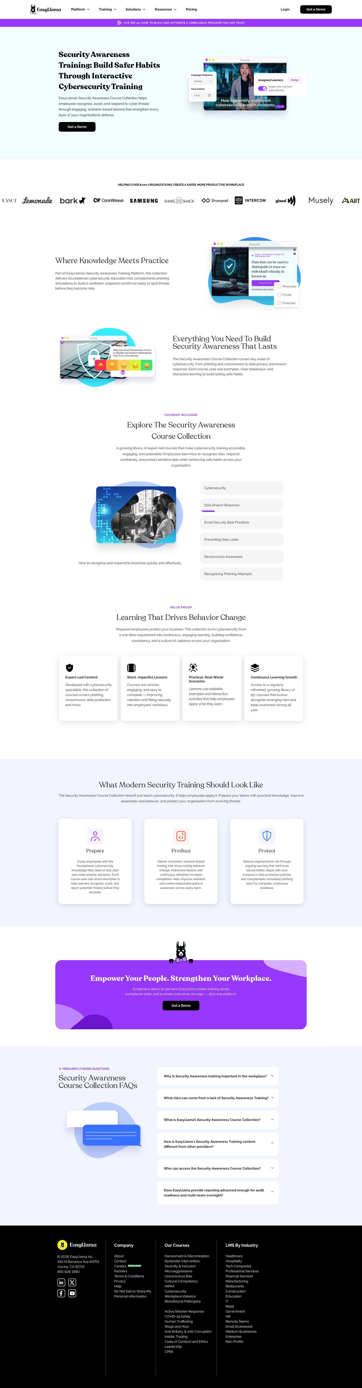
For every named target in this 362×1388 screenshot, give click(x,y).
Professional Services (242, 1271)
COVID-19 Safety (177, 1316)
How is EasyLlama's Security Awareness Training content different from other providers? (209, 1144)
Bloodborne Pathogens (183, 1301)
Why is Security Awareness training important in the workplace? (215, 1076)
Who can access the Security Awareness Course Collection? (212, 1168)
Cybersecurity (215, 488)
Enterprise (233, 1337)
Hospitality (234, 1261)
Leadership (173, 1347)
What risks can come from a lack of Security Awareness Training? (216, 1098)
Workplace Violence (180, 1296)
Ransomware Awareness (223, 557)
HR (228, 1316)
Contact (120, 1261)
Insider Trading (176, 1337)
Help (118, 1286)
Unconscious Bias (178, 1276)
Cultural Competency (181, 1281)
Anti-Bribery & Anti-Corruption (188, 1331)
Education (233, 1296)
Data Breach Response (221, 505)
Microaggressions (178, 1271)
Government (235, 1311)
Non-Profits (234, 1342)
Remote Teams (237, 1321)
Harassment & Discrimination (187, 1256)
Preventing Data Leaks (221, 539)
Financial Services (239, 1276)
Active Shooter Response (184, 1311)
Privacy (120, 1281)
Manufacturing (237, 1281)
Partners (120, 1271)
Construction (236, 1291)
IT (227, 1301)
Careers (120, 1266)
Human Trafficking (179, 1321)
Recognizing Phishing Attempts (228, 574)
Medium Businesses (241, 1331)
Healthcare (234, 1256)
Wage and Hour (177, 1326)
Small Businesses (239, 1326)
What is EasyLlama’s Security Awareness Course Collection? (212, 1120)
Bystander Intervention (182, 1261)
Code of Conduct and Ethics (186, 1342)
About (119, 1256)
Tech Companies (238, 1266)
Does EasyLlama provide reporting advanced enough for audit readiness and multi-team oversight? (214, 1192)
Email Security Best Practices (226, 522)
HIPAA (170, 1286)
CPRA (169, 1352)
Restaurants (235, 1286)
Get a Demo (316, 9)
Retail (230, 1306)
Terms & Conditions (129, 1276)
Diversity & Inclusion (180, 1266)
